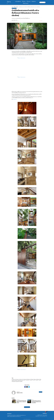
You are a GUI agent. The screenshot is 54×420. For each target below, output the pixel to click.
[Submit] (45, 2)
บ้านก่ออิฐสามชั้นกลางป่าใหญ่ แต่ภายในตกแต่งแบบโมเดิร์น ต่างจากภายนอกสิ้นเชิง (36, 401)
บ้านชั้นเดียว (27, 379)
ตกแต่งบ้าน (16, 379)
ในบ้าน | (9, 2)
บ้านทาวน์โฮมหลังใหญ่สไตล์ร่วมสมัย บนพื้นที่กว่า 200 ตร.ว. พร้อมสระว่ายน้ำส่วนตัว (21, 401)
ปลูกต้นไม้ (37, 379)
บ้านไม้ (34, 379)
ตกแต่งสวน (19, 379)
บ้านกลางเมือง (23, 379)
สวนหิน (40, 379)
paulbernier (15, 99)
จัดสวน (13, 379)
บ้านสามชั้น (31, 379)
